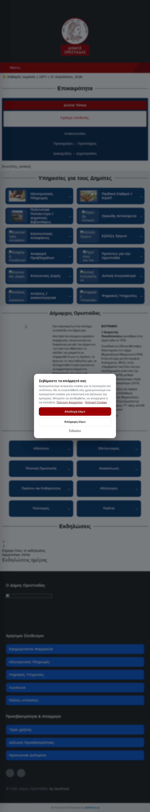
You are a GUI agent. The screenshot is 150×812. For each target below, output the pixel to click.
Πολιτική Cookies (96, 402)
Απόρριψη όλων (75, 421)
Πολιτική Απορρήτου (70, 402)
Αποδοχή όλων (75, 411)
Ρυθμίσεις (75, 430)
